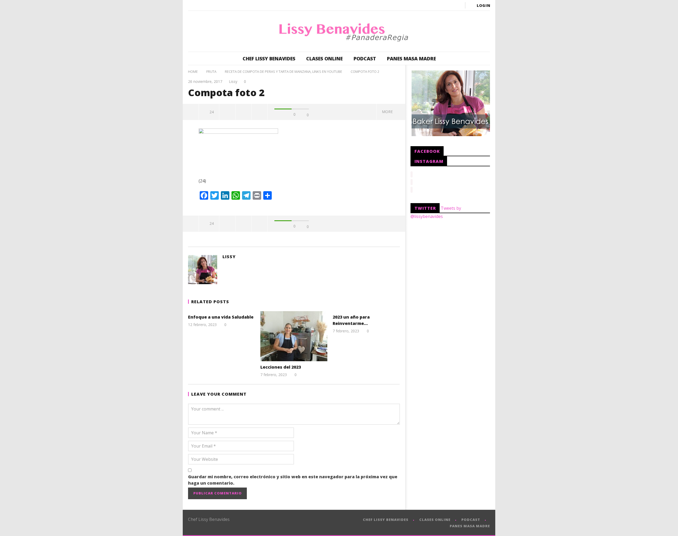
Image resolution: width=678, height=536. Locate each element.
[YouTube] (425, 5)
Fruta (211, 71)
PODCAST (365, 58)
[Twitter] (436, 5)
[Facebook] (414, 5)
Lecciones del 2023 (280, 367)
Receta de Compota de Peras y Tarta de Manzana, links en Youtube (283, 71)
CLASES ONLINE (324, 58)
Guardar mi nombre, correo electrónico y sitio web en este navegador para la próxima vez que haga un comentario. (292, 480)
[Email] (457, 5)
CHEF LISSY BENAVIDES (269, 58)
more (388, 111)
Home (193, 71)
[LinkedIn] (446, 5)
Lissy (233, 81)
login (483, 5)
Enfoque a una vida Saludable (220, 317)
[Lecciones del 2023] (293, 336)
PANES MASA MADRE (411, 58)
